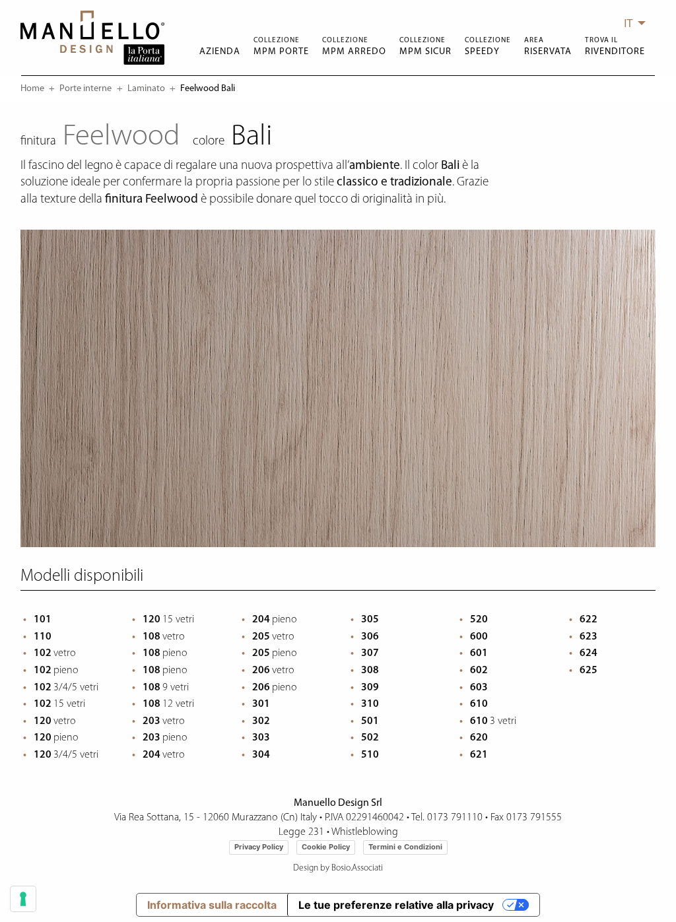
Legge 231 (301, 832)
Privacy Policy (258, 846)
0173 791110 (455, 817)
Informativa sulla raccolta (212, 904)
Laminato (146, 89)
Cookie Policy (326, 846)
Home (32, 89)
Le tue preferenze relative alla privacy (396, 904)
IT (628, 22)
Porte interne (85, 89)
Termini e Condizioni (405, 846)
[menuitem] (631, 23)
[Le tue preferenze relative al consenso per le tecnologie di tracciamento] (23, 898)
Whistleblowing (364, 832)
